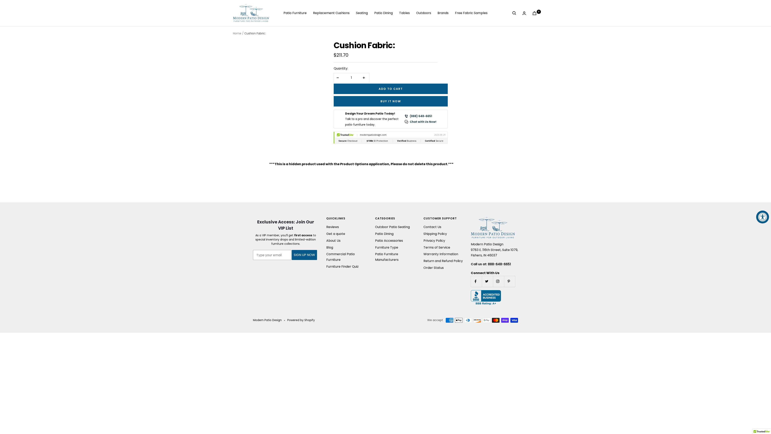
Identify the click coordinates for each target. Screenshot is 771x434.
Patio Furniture (295, 13)
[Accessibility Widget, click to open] (762, 217)
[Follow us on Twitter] (487, 281)
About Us (333, 240)
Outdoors (423, 13)
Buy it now (390, 101)
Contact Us (432, 227)
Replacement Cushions (331, 13)
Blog (329, 247)
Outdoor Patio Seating (392, 227)
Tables (404, 13)
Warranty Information (440, 254)
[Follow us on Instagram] (498, 281)
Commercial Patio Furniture (340, 257)
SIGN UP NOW (304, 255)
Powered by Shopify (301, 320)
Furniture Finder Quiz (342, 266)
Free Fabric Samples (471, 13)
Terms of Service (436, 247)
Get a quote (335, 233)
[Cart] (535, 13)
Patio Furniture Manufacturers (387, 257)
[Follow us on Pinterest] (509, 281)
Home (237, 33)
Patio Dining (383, 13)
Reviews (332, 227)
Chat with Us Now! (423, 122)
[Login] (525, 13)
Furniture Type (386, 247)
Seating (362, 13)
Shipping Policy (435, 233)
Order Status (433, 267)
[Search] (515, 13)
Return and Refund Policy (443, 261)
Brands (443, 13)
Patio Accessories (389, 240)
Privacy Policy (434, 240)
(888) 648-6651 (421, 116)
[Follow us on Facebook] (476, 281)
